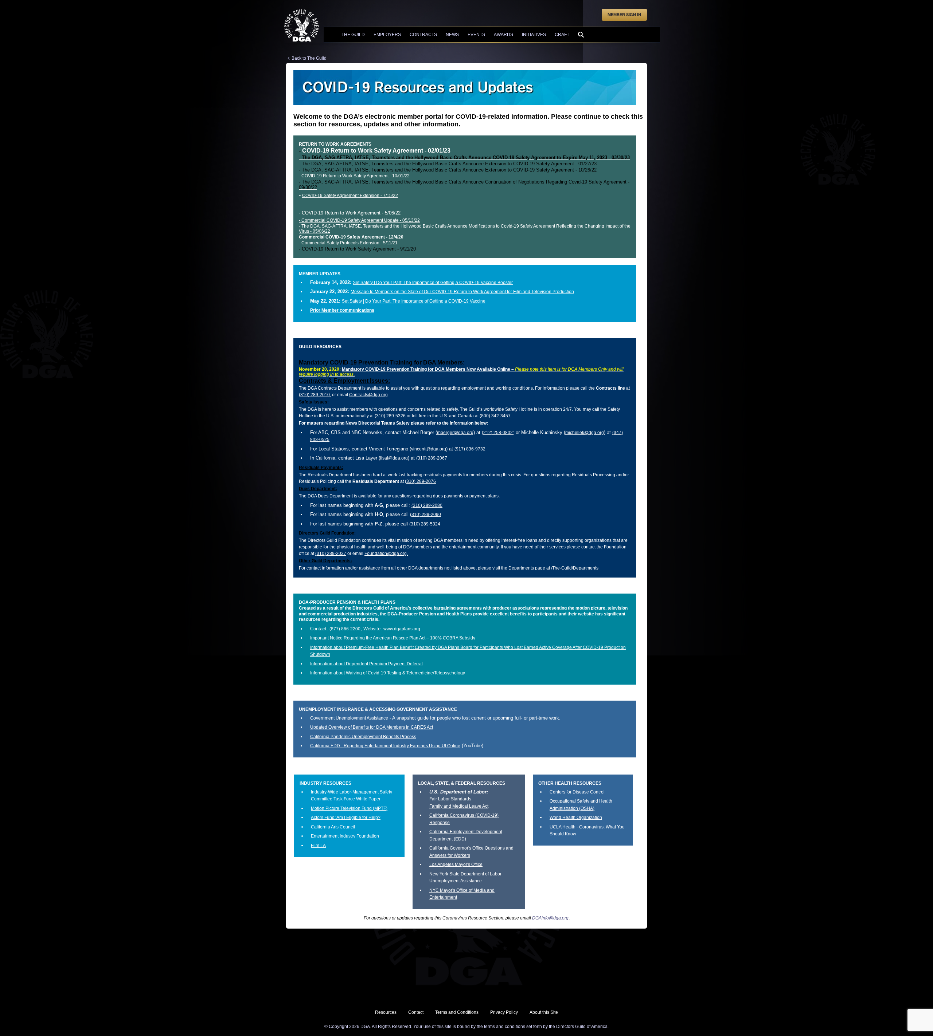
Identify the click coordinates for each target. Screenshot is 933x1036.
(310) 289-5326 (390, 415)
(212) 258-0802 (497, 432)
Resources (386, 1012)
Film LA (318, 845)
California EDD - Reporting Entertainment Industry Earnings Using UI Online (385, 745)
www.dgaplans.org (401, 628)
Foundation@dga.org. (386, 553)
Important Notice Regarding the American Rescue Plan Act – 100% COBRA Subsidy (392, 638)
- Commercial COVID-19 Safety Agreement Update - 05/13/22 (359, 220)
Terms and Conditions (457, 1012)
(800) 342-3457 (495, 415)
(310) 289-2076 (420, 481)
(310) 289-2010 (314, 394)
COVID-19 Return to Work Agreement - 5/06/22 (351, 213)
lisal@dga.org (394, 458)
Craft (562, 34)
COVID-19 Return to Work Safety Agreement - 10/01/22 (355, 175)
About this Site (544, 1012)
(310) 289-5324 (424, 524)
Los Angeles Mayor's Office (456, 864)
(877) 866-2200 (344, 628)
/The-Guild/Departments (574, 568)
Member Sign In (624, 14)
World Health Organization (576, 817)
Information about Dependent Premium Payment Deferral (366, 663)
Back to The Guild (309, 58)
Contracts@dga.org (368, 394)
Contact (415, 1012)
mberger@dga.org (455, 432)
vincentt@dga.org (428, 449)
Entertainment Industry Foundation (345, 836)
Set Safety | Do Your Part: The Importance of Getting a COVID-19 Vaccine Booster (433, 282)
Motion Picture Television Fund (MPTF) (349, 808)
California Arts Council (333, 827)
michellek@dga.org (584, 432)
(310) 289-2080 (426, 505)
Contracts (423, 34)
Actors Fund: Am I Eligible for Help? (345, 817)
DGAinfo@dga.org (550, 918)
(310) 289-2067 (431, 458)
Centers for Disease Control (577, 792)
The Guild (353, 34)
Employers (387, 34)
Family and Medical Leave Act (458, 806)
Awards (503, 34)
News (452, 34)
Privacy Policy (504, 1012)
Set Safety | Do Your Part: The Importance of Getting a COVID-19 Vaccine (413, 301)
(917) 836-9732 (469, 449)
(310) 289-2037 (330, 553)
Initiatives (534, 34)
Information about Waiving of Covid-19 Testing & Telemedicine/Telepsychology (387, 672)
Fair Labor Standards (450, 798)
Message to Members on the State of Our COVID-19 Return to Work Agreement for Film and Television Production (462, 291)
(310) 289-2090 (425, 514)
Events (476, 34)
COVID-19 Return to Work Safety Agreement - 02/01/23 (376, 150)
